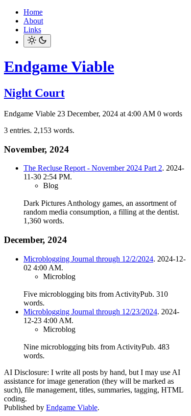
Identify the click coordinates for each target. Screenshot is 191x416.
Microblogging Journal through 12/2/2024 (88, 259)
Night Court (34, 93)
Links (32, 29)
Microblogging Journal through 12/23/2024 (90, 311)
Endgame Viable (59, 66)
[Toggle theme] (37, 40)
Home (33, 12)
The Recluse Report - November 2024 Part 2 (93, 168)
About (33, 21)
